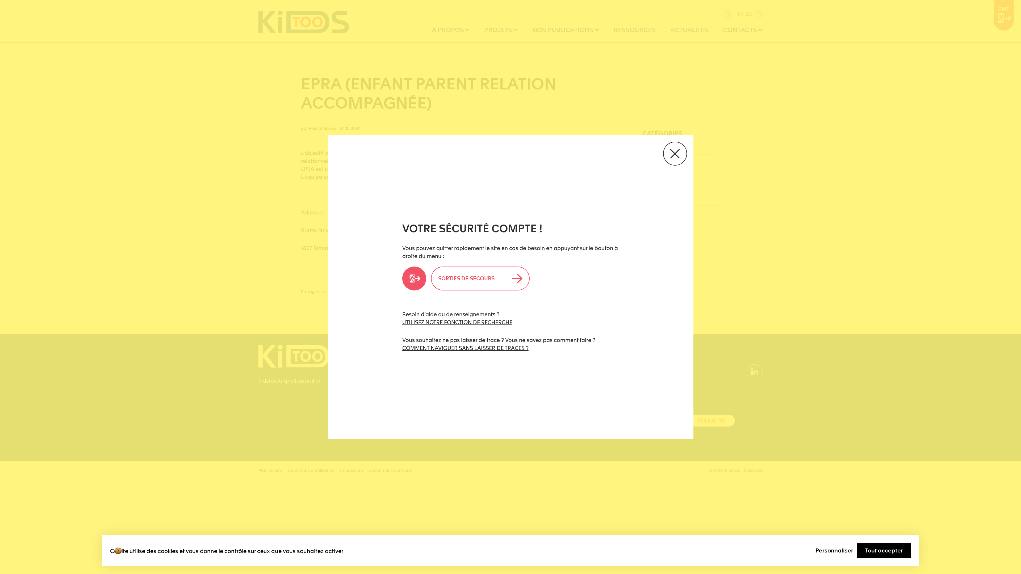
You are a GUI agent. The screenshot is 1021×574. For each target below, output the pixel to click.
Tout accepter (884, 550)
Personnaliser (834, 550)
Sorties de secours (466, 278)
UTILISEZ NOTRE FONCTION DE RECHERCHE (457, 322)
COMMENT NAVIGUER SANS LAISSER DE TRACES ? (465, 348)
